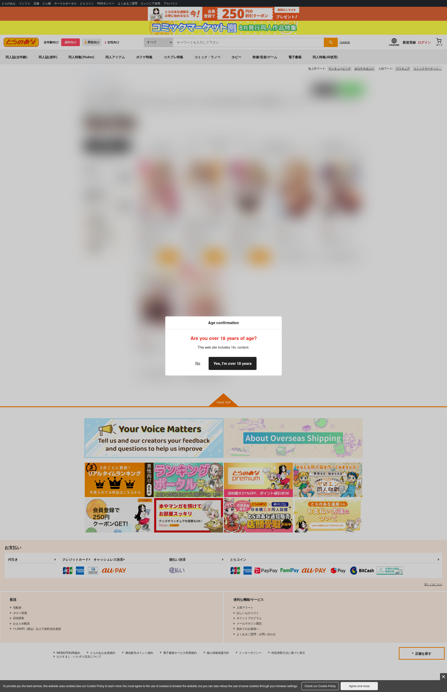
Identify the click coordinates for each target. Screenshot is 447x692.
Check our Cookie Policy (320, 686)
